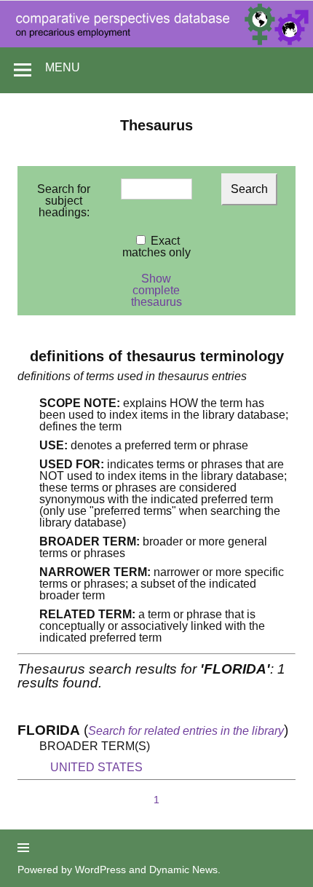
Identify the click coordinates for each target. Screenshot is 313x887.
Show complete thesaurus (156, 290)
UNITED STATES (96, 767)
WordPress (100, 869)
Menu (62, 67)
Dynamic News (183, 869)
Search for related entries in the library (186, 731)
